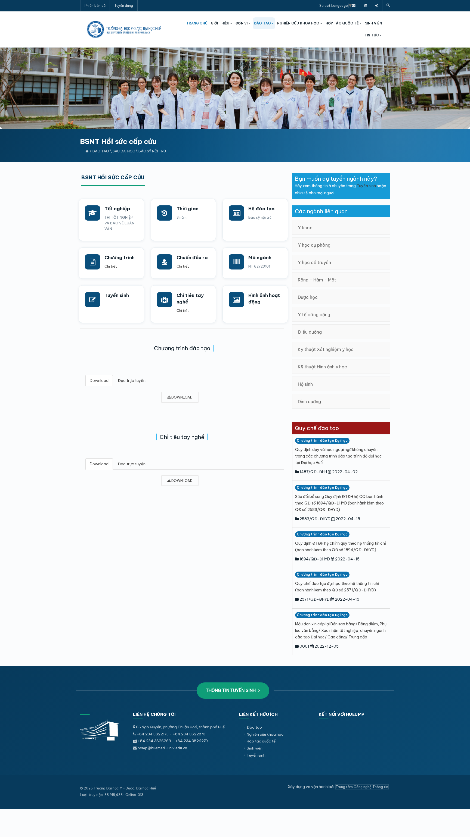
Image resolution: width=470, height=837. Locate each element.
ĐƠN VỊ (242, 23)
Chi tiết (110, 266)
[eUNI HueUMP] (376, 5)
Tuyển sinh (116, 295)
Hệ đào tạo (261, 209)
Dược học (308, 297)
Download (99, 380)
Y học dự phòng (314, 245)
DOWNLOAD (182, 397)
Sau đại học (124, 151)
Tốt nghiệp (117, 209)
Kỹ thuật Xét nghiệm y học (326, 349)
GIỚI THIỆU (220, 23)
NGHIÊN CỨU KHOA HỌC (298, 23)
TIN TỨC (372, 35)
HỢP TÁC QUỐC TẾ (343, 23)
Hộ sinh (305, 384)
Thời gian (188, 209)
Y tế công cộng (314, 314)
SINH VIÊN (373, 23)
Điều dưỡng (310, 332)
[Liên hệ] (354, 5)
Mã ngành (259, 258)
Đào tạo (100, 151)
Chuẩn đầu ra (192, 258)
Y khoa (305, 227)
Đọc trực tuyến (132, 380)
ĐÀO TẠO (263, 23)
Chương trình (119, 258)
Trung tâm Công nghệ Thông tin (362, 787)
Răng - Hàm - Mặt (317, 280)
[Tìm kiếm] (388, 5)
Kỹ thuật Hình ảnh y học (322, 366)
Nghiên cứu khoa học (265, 734)
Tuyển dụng (123, 6)
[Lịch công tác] (365, 5)
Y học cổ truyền (314, 262)
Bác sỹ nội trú (152, 151)
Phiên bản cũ (95, 6)
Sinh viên (254, 748)
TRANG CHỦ (197, 23)
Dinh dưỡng (309, 401)
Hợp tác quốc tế (261, 741)
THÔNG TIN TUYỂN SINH (231, 690)
